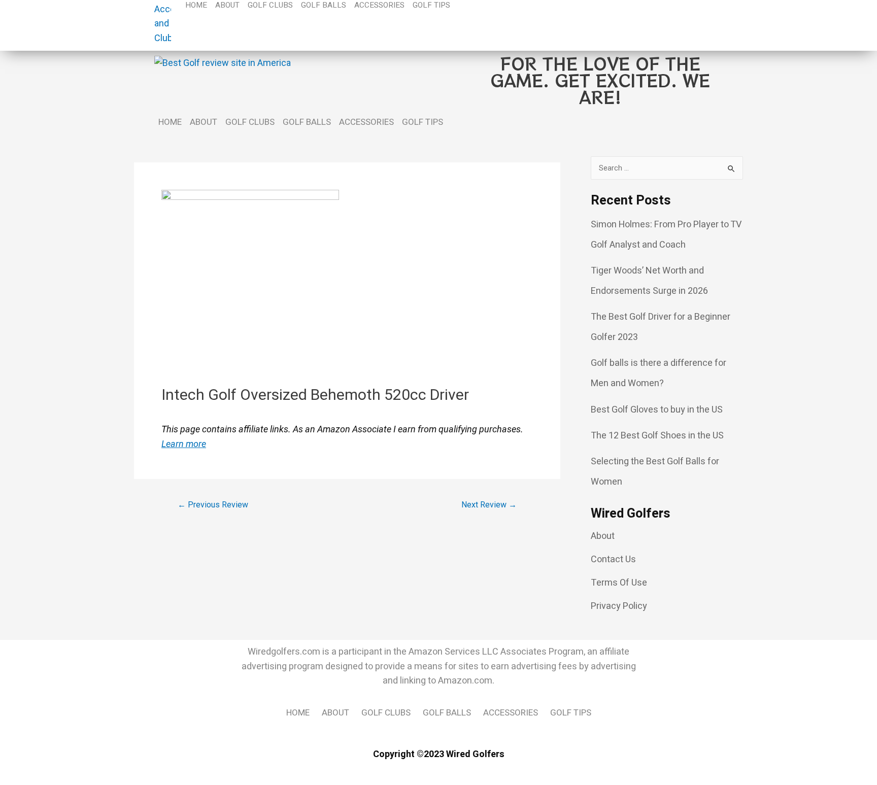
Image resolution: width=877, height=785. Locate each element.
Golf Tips (422, 122)
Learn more (183, 443)
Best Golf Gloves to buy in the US (657, 410)
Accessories (366, 122)
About (203, 122)
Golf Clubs (250, 122)
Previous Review (213, 505)
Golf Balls (307, 122)
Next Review (489, 505)
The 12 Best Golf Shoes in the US (657, 435)
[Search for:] (667, 168)
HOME (170, 122)
